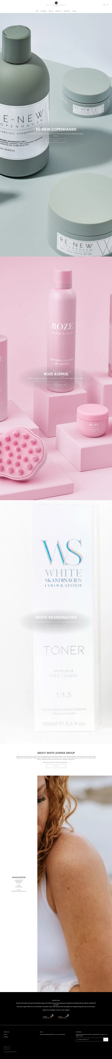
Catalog (6, 1036)
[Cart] (107, 4)
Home (5, 1034)
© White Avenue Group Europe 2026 (10, 1051)
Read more (56, 140)
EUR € (6, 1047)
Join (106, 1039)
